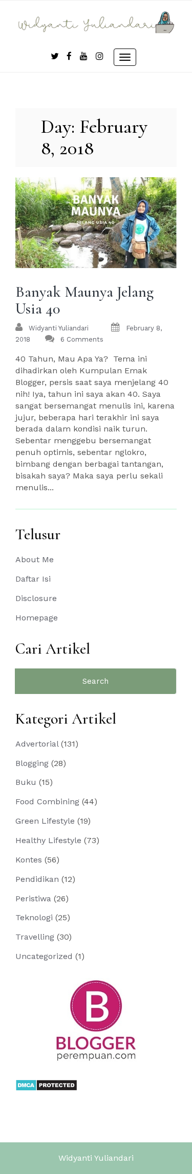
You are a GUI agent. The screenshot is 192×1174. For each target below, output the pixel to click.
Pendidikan (37, 879)
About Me (34, 559)
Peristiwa (33, 898)
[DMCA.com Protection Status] (46, 1084)
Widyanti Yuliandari (96, 1158)
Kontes (28, 860)
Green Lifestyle (45, 821)
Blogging (32, 763)
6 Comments (81, 339)
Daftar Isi (33, 579)
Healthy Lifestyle (48, 840)
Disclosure (36, 598)
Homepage (36, 617)
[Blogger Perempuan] (96, 1020)
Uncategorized (44, 956)
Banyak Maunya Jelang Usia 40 (84, 300)
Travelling (34, 937)
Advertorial (36, 744)
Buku (25, 782)
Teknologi (34, 917)
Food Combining (47, 801)
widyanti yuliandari (59, 328)
